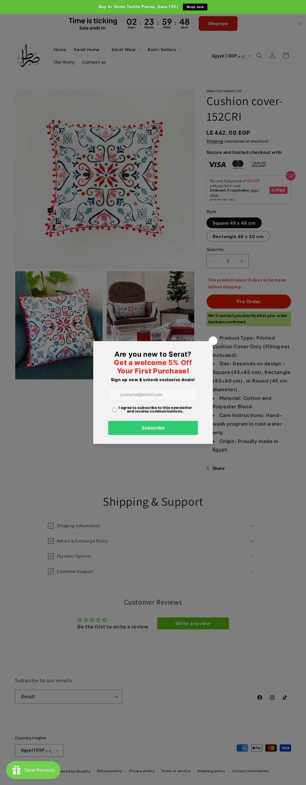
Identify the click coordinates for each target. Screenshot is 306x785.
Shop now (195, 7)
